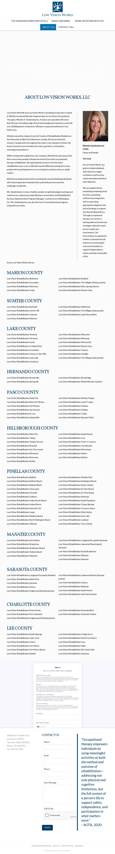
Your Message (50, 782)
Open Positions (67, 845)
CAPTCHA (48, 808)
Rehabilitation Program (41, 845)
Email (46, 755)
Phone (47, 769)
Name (47, 742)
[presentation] (61, 815)
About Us (56, 845)
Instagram (79, 845)
